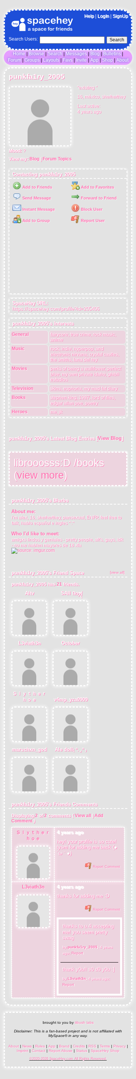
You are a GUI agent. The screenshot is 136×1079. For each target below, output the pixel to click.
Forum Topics (57, 159)
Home (19, 53)
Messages (76, 53)
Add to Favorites (97, 187)
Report (77, 953)
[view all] (117, 572)
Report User (92, 220)
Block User (91, 209)
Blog (95, 53)
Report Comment (106, 867)
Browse (36, 53)
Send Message (36, 198)
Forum (14, 60)
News (27, 1046)
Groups (32, 60)
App (94, 60)
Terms (105, 1046)
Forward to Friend (98, 198)
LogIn (103, 16)
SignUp (120, 16)
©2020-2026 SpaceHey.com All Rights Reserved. (68, 1059)
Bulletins (112, 53)
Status (81, 1051)
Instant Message (38, 209)
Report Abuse (61, 1051)
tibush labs (84, 1022)
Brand (64, 1046)
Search (117, 39)
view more (40, 475)
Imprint (22, 1051)
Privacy (119, 1046)
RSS (92, 1046)
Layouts (51, 60)
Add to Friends (36, 187)
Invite (81, 60)
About (122, 60)
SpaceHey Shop (105, 1051)
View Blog (110, 438)
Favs (68, 60)
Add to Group (35, 220)
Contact (38, 1051)
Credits (79, 1046)
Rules (40, 1046)
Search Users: (23, 39)
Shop (107, 60)
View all (83, 815)
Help (89, 16)
